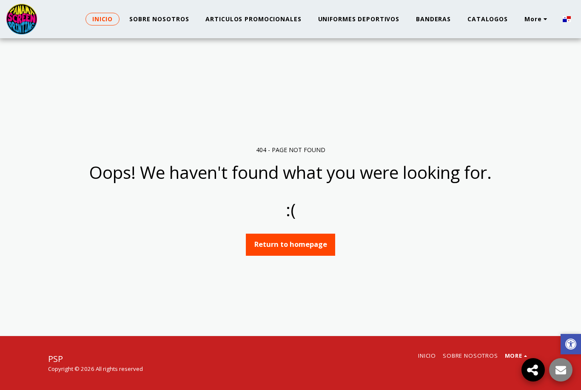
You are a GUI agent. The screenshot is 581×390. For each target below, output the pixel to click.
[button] (571, 345)
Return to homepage (290, 244)
